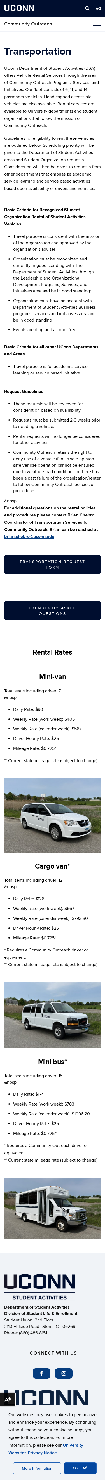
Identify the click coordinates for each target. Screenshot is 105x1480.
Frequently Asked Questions (52, 611)
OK (77, 1468)
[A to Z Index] (98, 8)
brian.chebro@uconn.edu (29, 536)
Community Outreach (28, 24)
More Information (37, 1468)
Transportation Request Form (52, 564)
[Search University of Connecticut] (87, 8)
